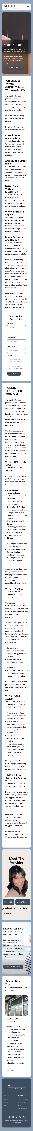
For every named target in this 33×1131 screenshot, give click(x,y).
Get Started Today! (13, 967)
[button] (28, 7)
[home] (12, 7)
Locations (6, 1099)
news (19, 1105)
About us (6, 1102)
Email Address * (11, 346)
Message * (10, 355)
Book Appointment (13, 68)
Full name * (10, 323)
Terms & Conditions (23, 1099)
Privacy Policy (21, 1102)
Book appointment (23, 902)
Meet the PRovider (8, 902)
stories (5, 1105)
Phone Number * (11, 337)
